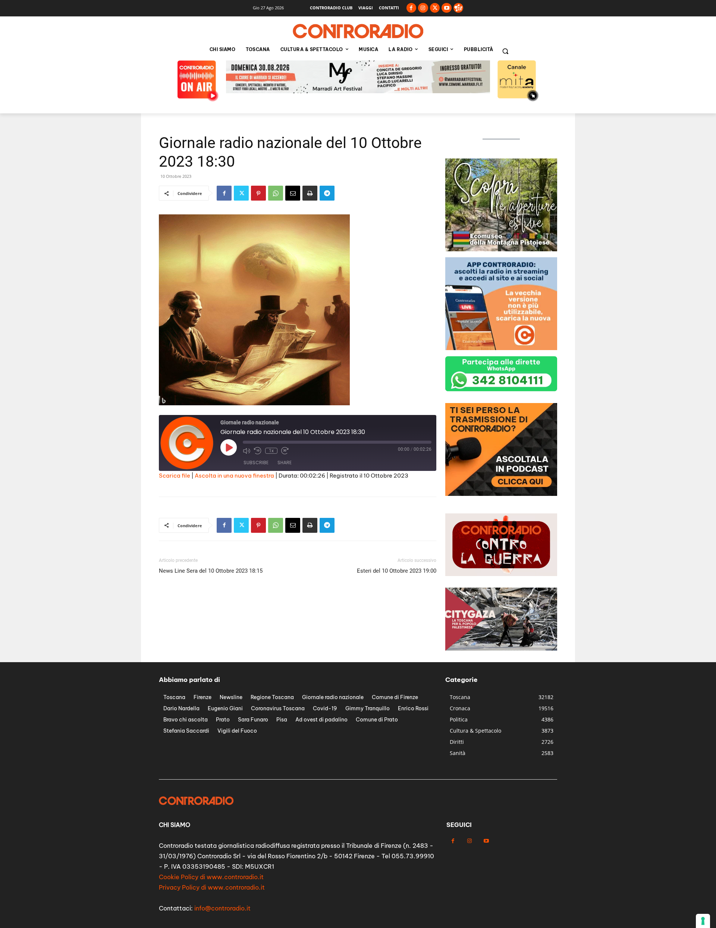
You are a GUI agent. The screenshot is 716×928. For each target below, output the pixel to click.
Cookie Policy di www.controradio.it (211, 877)
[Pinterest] (258, 193)
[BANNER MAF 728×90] (358, 91)
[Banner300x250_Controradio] (501, 249)
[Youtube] (447, 8)
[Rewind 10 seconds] (257, 450)
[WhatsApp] (275, 193)
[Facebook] (411, 8)
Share (284, 462)
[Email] (292, 193)
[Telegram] (327, 193)
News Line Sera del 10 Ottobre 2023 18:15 (211, 570)
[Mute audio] (246, 450)
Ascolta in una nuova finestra (234, 475)
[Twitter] (435, 8)
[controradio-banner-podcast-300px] (501, 493)
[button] (505, 51)
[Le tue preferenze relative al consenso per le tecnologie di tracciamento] (703, 921)
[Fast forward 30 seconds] (285, 450)
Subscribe (256, 462)
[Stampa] (309, 193)
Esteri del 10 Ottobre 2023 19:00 (396, 570)
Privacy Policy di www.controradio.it (212, 887)
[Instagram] (423, 8)
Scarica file (174, 475)
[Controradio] (358, 31)
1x (271, 450)
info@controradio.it (222, 908)
